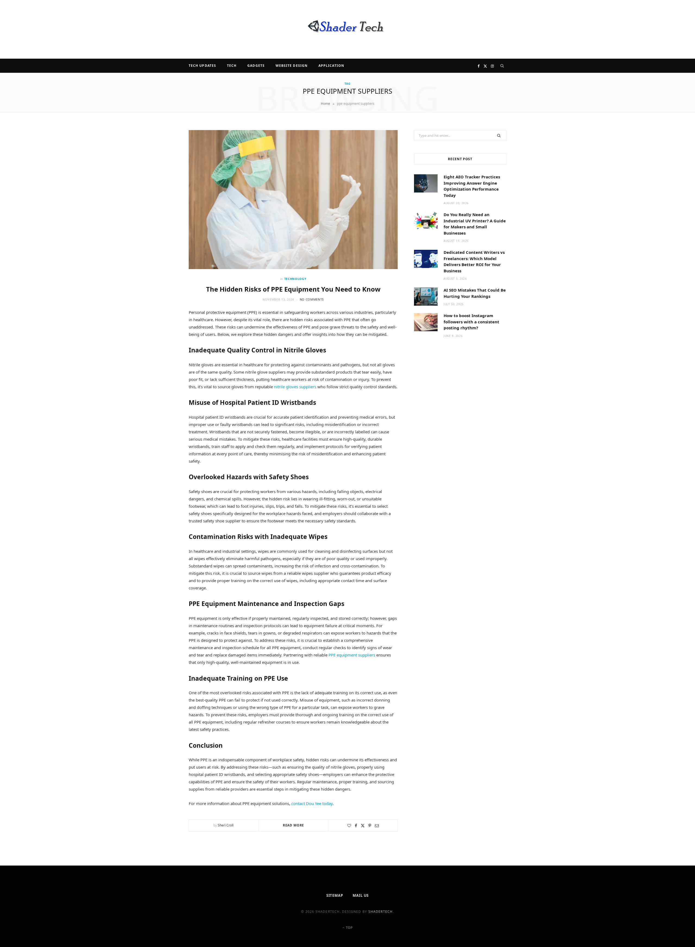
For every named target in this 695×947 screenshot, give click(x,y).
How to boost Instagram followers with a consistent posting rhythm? (471, 321)
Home (325, 103)
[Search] (502, 66)
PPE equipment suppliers (351, 655)
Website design (292, 65)
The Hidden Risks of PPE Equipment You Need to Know (293, 289)
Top (349, 927)
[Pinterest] (369, 826)
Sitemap (334, 895)
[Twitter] (363, 826)
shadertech (380, 911)
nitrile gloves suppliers (295, 386)
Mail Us (361, 895)
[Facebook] (356, 826)
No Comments (312, 299)
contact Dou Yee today (312, 803)
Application (331, 65)
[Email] (377, 826)
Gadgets (256, 65)
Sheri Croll (225, 825)
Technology (295, 279)
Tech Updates (202, 65)
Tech (231, 65)
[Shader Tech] (347, 29)
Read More (293, 825)
